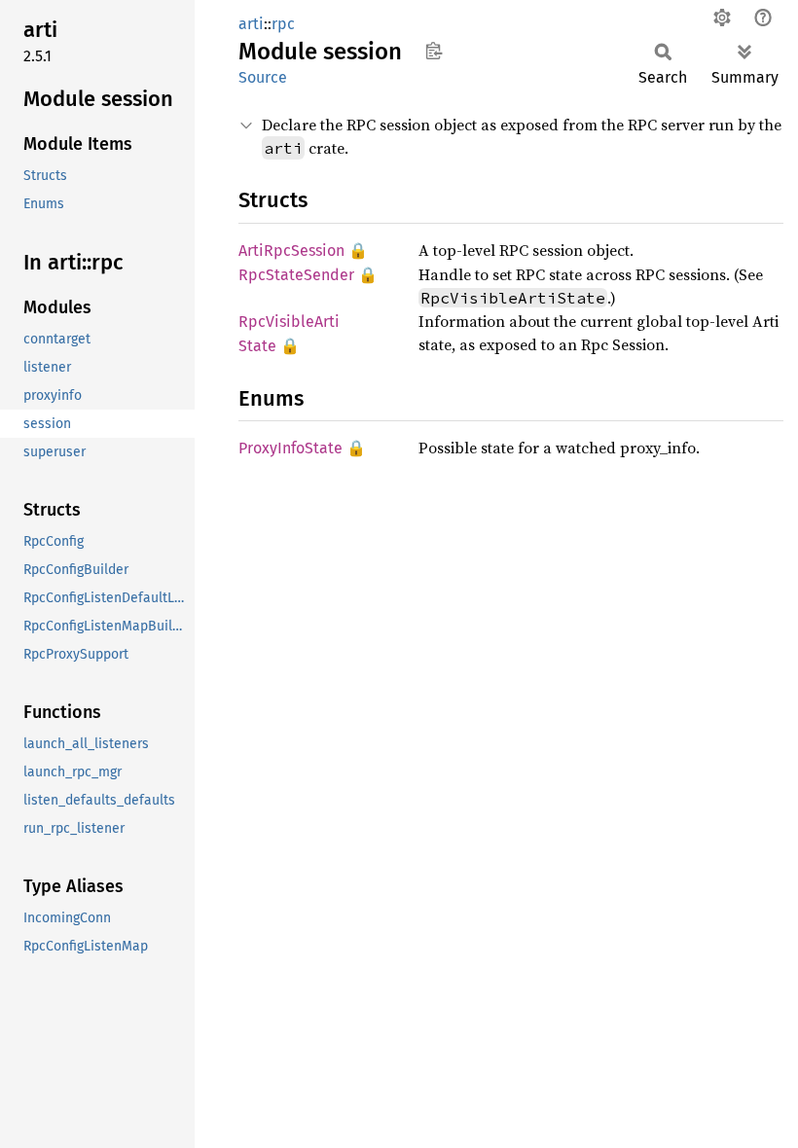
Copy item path (433, 50)
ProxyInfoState (290, 448)
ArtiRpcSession (291, 250)
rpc (283, 24)
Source (262, 77)
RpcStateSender (296, 275)
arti (251, 24)
